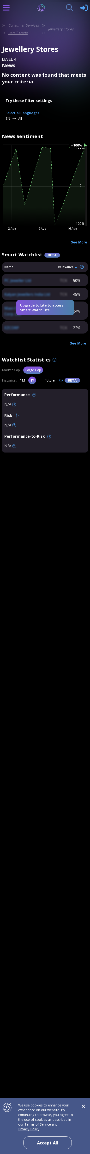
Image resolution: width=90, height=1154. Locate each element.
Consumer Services (23, 25)
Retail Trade (18, 33)
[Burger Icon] (6, 7)
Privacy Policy (28, 1129)
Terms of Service (37, 1124)
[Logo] (45, 7)
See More (79, 242)
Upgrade (27, 305)
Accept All (47, 1143)
